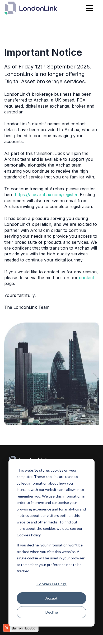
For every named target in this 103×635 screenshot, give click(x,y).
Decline (51, 612)
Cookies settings (51, 584)
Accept (51, 598)
